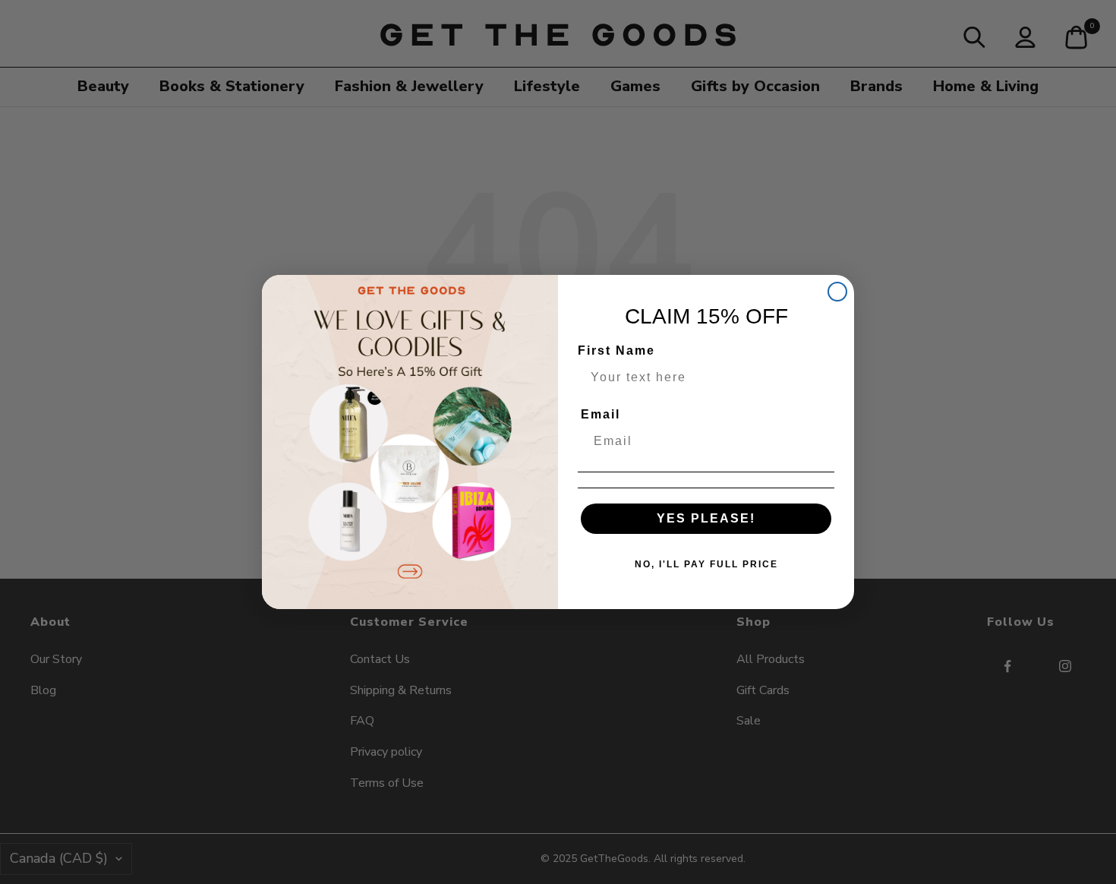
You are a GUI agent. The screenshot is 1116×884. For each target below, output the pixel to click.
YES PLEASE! (706, 518)
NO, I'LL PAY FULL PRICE (706, 564)
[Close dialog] (837, 292)
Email (600, 414)
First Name (616, 350)
